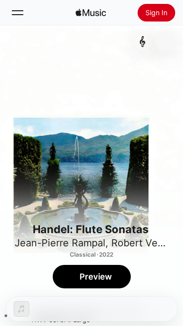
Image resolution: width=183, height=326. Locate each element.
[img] (91, 12)
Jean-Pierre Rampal (60, 243)
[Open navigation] (17, 12)
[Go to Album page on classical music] (142, 41)
